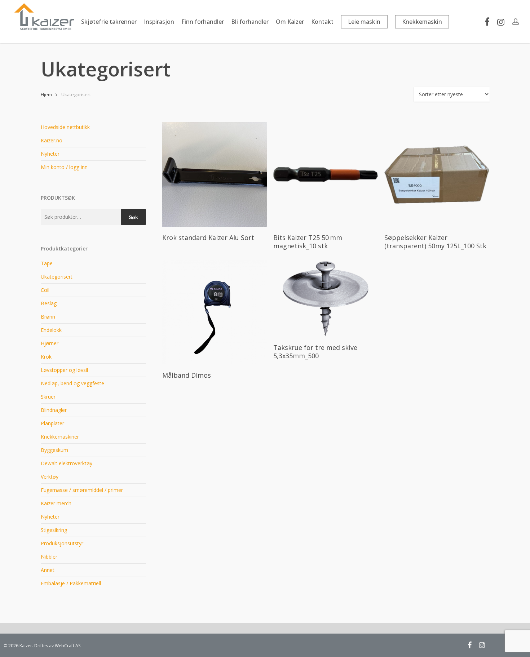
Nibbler (49, 556)
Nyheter (50, 153)
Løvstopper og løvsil (64, 370)
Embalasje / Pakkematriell (71, 583)
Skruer (48, 396)
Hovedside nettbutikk (65, 127)
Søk (133, 217)
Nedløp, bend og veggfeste (72, 383)
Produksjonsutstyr (62, 543)
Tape (47, 263)
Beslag (49, 303)
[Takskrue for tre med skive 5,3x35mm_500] (325, 298)
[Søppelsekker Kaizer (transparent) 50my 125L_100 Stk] (436, 174)
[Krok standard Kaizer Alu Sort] (214, 174)
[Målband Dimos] (214, 312)
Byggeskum (54, 450)
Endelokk (51, 330)
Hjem (46, 94)
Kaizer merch (56, 503)
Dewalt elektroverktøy (66, 463)
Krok (46, 356)
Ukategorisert (56, 276)
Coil (45, 290)
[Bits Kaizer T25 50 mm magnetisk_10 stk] (325, 174)
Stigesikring (54, 530)
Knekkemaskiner (60, 436)
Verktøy (49, 476)
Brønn (48, 316)
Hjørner (49, 343)
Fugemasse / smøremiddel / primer (82, 490)
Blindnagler (54, 410)
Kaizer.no (51, 140)
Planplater (52, 423)
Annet (47, 570)
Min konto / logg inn (64, 167)
